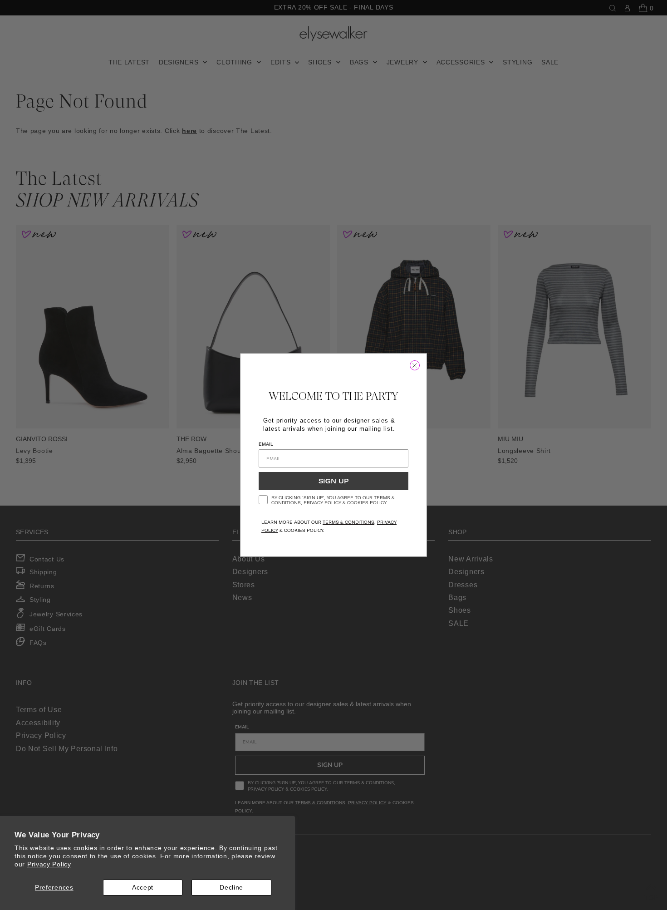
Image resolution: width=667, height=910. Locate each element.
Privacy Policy (49, 864)
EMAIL (266, 444)
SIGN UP (333, 481)
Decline (231, 887)
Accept (142, 887)
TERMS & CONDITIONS (348, 522)
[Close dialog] (415, 365)
